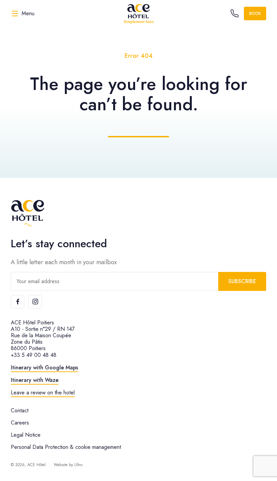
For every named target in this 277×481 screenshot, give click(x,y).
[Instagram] (35, 301)
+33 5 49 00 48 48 (33, 355)
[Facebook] (17, 301)
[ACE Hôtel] (138, 13)
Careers (20, 423)
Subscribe (242, 281)
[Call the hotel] (234, 13)
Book (255, 13)
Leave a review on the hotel (43, 392)
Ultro (78, 465)
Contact (19, 410)
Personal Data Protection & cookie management (66, 447)
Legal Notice (26, 435)
